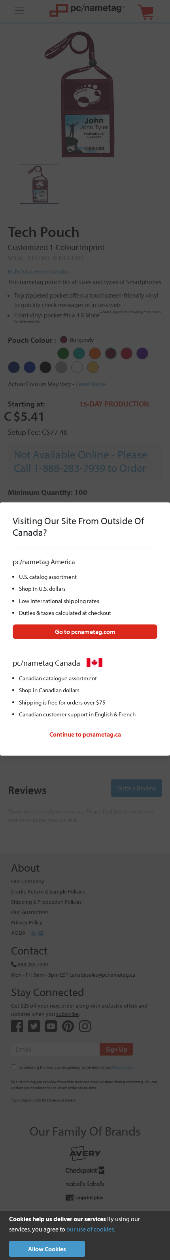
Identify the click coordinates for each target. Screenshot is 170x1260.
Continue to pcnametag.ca (85, 734)
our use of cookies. (90, 1229)
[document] (85, 1235)
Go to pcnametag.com (85, 632)
